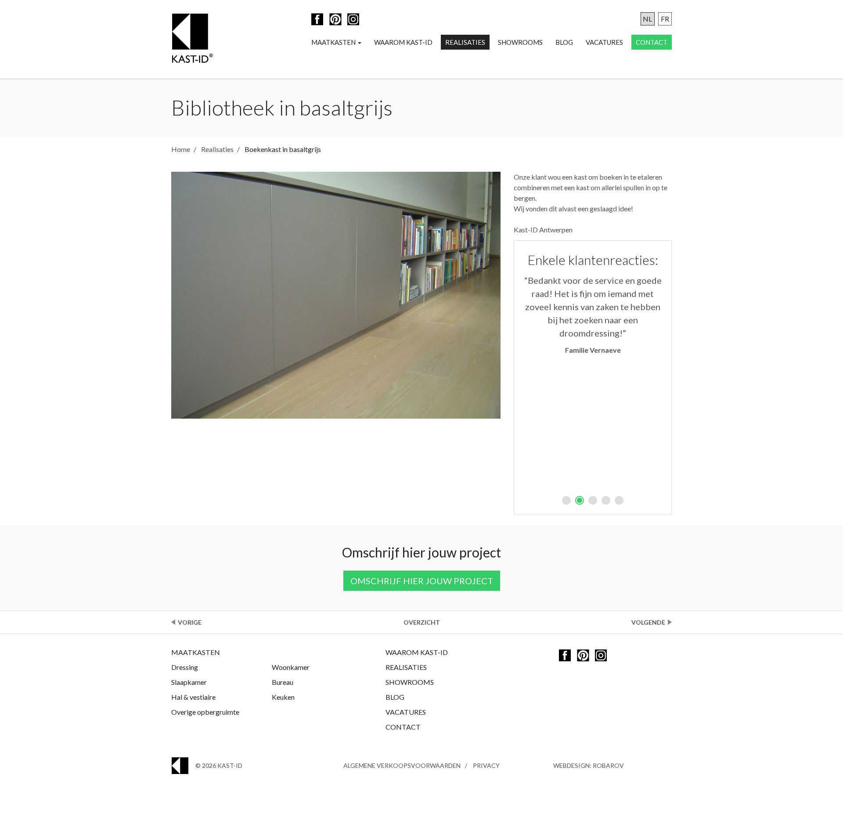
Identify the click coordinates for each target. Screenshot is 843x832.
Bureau (282, 682)
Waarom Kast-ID (403, 42)
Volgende (648, 622)
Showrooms (520, 42)
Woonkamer (291, 667)
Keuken (283, 697)
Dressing (184, 667)
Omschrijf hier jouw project (421, 580)
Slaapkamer (189, 682)
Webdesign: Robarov (588, 765)
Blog (564, 42)
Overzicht (421, 622)
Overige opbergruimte (205, 712)
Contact (651, 42)
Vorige (190, 622)
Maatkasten (334, 42)
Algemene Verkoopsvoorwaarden (402, 765)
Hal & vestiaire (193, 697)
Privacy (486, 765)
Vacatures (604, 42)
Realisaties (465, 42)
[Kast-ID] (192, 39)
